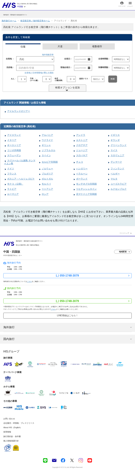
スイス (114, 150)
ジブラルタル (48, 150)
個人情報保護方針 (11, 441)
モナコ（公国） (15, 184)
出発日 (67, 59)
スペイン (46, 155)
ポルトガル (47, 178)
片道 (60, 46)
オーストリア (14, 145)
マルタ (114, 178)
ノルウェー (47, 168)
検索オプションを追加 (67, 87)
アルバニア (47, 135)
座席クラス (83, 79)
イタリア (11, 140)
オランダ (115, 140)
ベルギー (115, 173)
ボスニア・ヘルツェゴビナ (21, 178)
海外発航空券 (48, 55)
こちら (29, 281)
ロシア (45, 194)
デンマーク (116, 162)
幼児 (59, 79)
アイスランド (14, 135)
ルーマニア (13, 194)
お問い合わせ (9, 419)
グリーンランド (119, 145)
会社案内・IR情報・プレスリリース (18, 423)
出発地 (9, 59)
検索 (113, 79)
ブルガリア (47, 173)
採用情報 (7, 432)
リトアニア (47, 189)
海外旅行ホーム (9, 21)
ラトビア (11, 189)
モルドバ (46, 184)
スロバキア (82, 155)
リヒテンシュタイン (86, 189)
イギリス (115, 135)
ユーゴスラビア (119, 184)
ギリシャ (46, 145)
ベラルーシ (82, 173)
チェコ (79, 162)
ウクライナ (47, 140)
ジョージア (82, 150)
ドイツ (10, 168)
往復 (23, 46)
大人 (12, 79)
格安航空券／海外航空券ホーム (35, 21)
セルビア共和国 (50, 162)
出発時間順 (103, 59)
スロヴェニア (117, 155)
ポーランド (82, 178)
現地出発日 (65, 67)
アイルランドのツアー (18, 111)
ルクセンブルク (119, 189)
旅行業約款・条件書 (12, 436)
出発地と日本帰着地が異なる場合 (39, 73)
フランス (11, 173)
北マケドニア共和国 (86, 194)
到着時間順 (103, 67)
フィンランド (117, 168)
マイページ (121, 6)
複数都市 (97, 46)
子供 (34, 79)
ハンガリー (82, 168)
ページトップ (124, 233)
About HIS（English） (12, 427)
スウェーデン (14, 155)
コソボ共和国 (14, 150)
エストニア (82, 140)
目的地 (9, 67)
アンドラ (80, 135)
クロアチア (82, 145)
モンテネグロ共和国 (86, 184)
